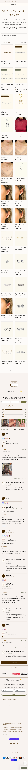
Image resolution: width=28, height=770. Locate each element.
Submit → (24, 401)
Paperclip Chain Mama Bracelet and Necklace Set (7, 86)
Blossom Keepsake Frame (12, 443)
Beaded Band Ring (6, 294)
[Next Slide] (26, 423)
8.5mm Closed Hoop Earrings (6, 316)
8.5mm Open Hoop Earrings (6, 248)
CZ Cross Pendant (20, 178)
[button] (2, 1)
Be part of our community (9, 708)
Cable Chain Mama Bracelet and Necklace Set (21, 86)
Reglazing (3, 61)
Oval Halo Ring (5, 271)
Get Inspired (5, 718)
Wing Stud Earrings (20, 361)
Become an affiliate (7, 705)
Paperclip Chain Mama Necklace (7, 111)
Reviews (5, 715)
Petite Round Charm (10, 585)
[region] (14, 423)
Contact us (5, 702)
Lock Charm (4, 157)
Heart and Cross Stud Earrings (20, 271)
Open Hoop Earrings (6, 361)
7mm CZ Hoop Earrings (18, 202)
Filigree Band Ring (20, 294)
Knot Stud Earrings (20, 315)
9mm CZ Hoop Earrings (5, 225)
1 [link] (10, 369)
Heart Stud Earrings (6, 338)
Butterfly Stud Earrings (18, 339)
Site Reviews (6, 712)
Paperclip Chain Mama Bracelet (21, 62)
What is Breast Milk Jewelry (9, 699)
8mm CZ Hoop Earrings (5, 202)
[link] (14, 674)
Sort (15, 429)
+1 (9, 438)
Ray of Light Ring (14, 508)
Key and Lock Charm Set (6, 179)
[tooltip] (4, 435)
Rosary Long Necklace (21, 134)
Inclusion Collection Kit (11, 540)
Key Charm (18, 157)
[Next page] (17, 369)
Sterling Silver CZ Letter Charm (6, 134)
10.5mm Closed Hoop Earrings (20, 225)
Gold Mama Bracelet (20, 247)
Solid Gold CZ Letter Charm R (20, 111)
